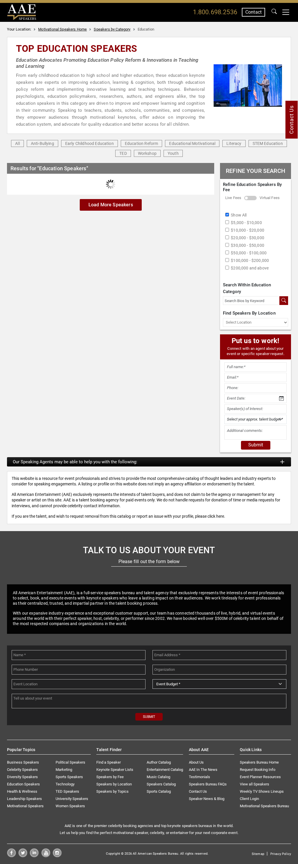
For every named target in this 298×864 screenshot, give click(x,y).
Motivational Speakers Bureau (264, 806)
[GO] (274, 12)
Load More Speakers (110, 204)
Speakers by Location (114, 784)
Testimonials (199, 777)
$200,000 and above (250, 268)
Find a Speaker (108, 762)
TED (123, 153)
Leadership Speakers (24, 798)
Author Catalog (159, 762)
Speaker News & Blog (206, 798)
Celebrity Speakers (22, 769)
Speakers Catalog (161, 784)
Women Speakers (70, 806)
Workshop (147, 153)
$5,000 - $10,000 (246, 222)
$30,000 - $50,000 (247, 245)
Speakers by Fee (110, 777)
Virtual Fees (270, 198)
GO (274, 12)
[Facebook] (11, 855)
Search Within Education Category (247, 288)
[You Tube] (45, 855)
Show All (238, 215)
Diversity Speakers (22, 777)
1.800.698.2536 (215, 12)
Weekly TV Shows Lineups (262, 791)
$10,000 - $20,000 (247, 230)
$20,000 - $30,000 (247, 237)
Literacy (233, 143)
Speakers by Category (112, 29)
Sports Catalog (159, 791)
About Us (196, 762)
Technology (65, 784)
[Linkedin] (34, 855)
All (17, 143)
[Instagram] (57, 855)
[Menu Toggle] (285, 12)
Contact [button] (253, 12)
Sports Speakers (69, 777)
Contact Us (198, 791)
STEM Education (268, 143)
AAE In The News (203, 769)
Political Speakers (70, 762)
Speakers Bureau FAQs (208, 784)
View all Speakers (254, 784)
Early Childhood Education (89, 143)
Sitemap (258, 854)
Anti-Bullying (42, 143)
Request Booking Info (257, 769)
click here (215, 516)
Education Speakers (23, 784)
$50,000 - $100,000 (249, 253)
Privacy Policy (280, 854)
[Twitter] (22, 855)
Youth (173, 153)
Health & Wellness (22, 791)
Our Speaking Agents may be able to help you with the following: (75, 461)
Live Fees (233, 198)
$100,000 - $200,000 (250, 260)
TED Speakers (67, 791)
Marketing (64, 769)
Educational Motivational (192, 143)
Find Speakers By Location (249, 313)
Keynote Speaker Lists (114, 769)
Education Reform (141, 143)
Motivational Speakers (25, 806)
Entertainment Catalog (165, 769)
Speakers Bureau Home (259, 762)
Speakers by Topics (112, 791)
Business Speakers (23, 762)
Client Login (249, 798)
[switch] (250, 198)
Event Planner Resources (260, 777)
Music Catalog (158, 777)
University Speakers (72, 798)
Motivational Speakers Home (62, 29)
